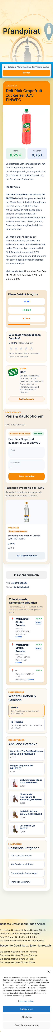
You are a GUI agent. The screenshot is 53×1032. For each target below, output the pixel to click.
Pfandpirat (21, 31)
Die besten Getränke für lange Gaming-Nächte (23, 930)
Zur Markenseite (26, 399)
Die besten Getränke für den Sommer (18, 955)
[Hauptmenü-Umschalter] (47, 31)
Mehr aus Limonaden (21, 855)
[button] (48, 971)
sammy (18, 637)
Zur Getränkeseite (26, 555)
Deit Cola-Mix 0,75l (27, 275)
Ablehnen (26, 1017)
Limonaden (11, 85)
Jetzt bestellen (26, 476)
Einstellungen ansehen (26, 1025)
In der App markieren (26, 574)
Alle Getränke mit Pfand (22, 864)
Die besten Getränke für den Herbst (17, 959)
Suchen (26, 72)
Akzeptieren (26, 1009)
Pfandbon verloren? (20, 882)
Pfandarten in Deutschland (24, 873)
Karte (38, 623)
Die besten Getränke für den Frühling (18, 951)
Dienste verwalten (25, 1001)
